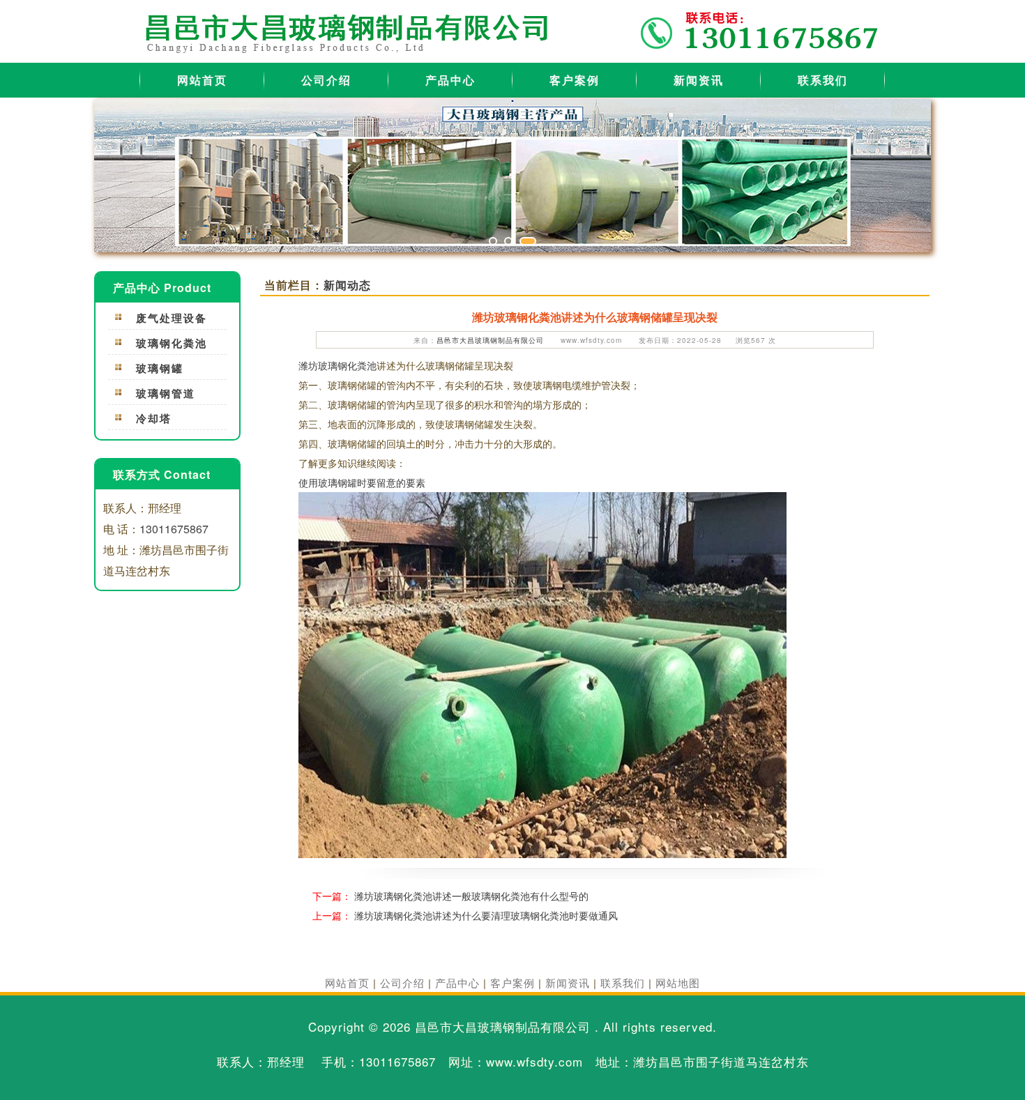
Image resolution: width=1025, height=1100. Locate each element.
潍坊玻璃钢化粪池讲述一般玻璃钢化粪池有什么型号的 (471, 896)
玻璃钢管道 (165, 393)
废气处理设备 (171, 318)
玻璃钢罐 (159, 368)
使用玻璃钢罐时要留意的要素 (361, 482)
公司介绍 (326, 80)
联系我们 (823, 80)
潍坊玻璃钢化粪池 (337, 365)
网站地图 (677, 982)
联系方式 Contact (162, 474)
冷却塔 (154, 418)
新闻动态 (347, 285)
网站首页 (202, 80)
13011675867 (173, 529)
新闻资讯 (699, 80)
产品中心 (450, 80)
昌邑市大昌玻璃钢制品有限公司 (490, 340)
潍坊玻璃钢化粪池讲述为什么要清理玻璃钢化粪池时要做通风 (486, 915)
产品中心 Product (162, 288)
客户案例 (574, 80)
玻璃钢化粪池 (171, 343)
